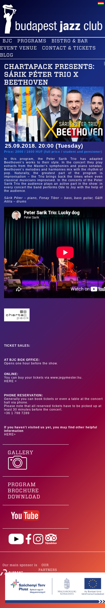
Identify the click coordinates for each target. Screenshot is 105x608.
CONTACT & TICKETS (69, 48)
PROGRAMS (31, 41)
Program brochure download (24, 490)
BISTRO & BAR (69, 41)
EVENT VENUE (18, 48)
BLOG (6, 55)
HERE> (10, 434)
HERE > (10, 381)
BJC (7, 41)
